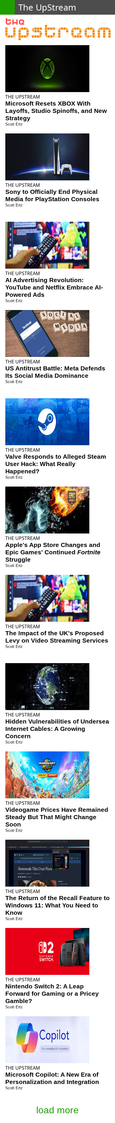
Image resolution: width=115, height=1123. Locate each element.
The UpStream (22, 97)
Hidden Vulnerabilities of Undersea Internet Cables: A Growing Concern (57, 729)
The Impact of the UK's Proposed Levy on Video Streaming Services (56, 637)
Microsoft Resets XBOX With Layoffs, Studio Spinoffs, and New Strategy (56, 111)
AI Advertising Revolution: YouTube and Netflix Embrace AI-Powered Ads (54, 287)
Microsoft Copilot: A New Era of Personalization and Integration (52, 1078)
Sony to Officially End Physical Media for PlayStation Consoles (52, 195)
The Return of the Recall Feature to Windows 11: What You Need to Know (57, 905)
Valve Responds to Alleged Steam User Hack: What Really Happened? (55, 464)
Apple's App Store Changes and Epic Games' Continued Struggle (53, 552)
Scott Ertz (14, 124)
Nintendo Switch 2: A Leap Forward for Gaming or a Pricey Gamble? (52, 994)
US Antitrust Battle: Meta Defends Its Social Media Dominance (55, 372)
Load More (57, 1110)
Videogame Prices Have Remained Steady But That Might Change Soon (56, 817)
